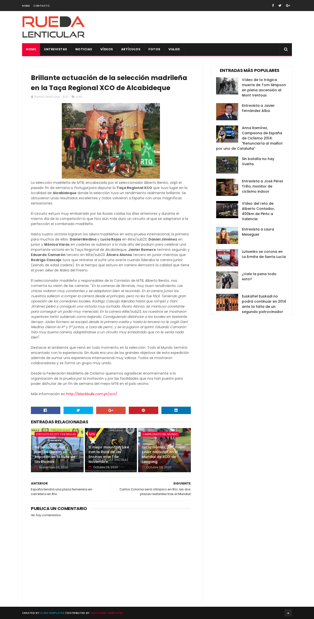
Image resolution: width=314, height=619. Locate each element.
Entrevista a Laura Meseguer (258, 232)
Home (26, 6)
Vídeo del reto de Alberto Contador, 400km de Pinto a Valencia (258, 211)
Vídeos (106, 49)
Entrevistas (55, 49)
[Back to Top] (288, 613)
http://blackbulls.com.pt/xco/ (91, 393)
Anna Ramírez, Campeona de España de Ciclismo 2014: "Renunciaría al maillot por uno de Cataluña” (249, 138)
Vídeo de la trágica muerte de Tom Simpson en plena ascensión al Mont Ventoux (264, 87)
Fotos (154, 49)
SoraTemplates (52, 613)
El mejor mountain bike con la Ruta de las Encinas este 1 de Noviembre (109, 454)
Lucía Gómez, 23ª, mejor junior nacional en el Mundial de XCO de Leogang (163, 454)
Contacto (41, 6)
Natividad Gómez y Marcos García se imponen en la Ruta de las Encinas (55, 454)
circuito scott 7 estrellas (56, 434)
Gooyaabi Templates (107, 613)
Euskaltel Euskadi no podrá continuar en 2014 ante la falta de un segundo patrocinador (264, 304)
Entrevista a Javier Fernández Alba (258, 108)
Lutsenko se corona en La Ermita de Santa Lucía (264, 254)
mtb (79, 96)
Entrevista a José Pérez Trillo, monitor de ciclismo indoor (262, 186)
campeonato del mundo (160, 434)
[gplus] (288, 5)
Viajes (174, 49)
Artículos (131, 49)
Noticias (83, 49)
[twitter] (280, 5)
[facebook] (272, 5)
